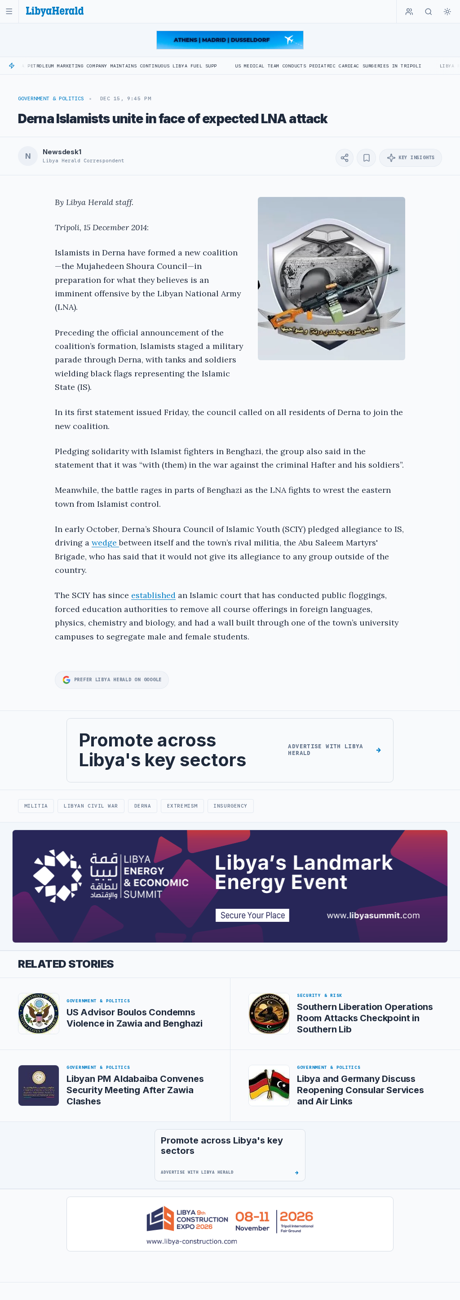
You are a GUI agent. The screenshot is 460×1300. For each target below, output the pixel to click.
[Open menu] (9, 11)
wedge (105, 542)
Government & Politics (51, 98)
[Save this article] (366, 158)
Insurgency (230, 806)
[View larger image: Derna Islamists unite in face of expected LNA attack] (331, 278)
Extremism (182, 806)
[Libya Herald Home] (55, 11)
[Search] (429, 12)
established (153, 595)
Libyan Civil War (91, 806)
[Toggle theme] (447, 12)
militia (36, 806)
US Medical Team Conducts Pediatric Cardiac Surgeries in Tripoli (292, 66)
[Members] (409, 12)
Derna (142, 806)
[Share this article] (345, 158)
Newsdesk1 (62, 152)
